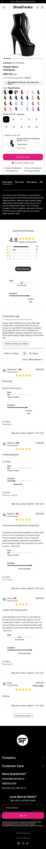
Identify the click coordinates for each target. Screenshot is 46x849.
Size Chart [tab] (19, 182)
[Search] (37, 7)
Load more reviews (23, 716)
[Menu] (4, 7)
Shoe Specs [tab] (32, 182)
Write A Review (23, 269)
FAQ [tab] (41, 182)
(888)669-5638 (9, 783)
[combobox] (33, 359)
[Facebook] (18, 843)
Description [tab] (7, 182)
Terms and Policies (23, 838)
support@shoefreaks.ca (13, 778)
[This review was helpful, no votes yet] (36, 433)
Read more (15, 546)
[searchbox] (12, 353)
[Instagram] (23, 843)
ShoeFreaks (26, 833)
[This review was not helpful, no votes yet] (41, 433)
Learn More (22, 148)
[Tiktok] (27, 843)
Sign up (23, 815)
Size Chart (20, 114)
